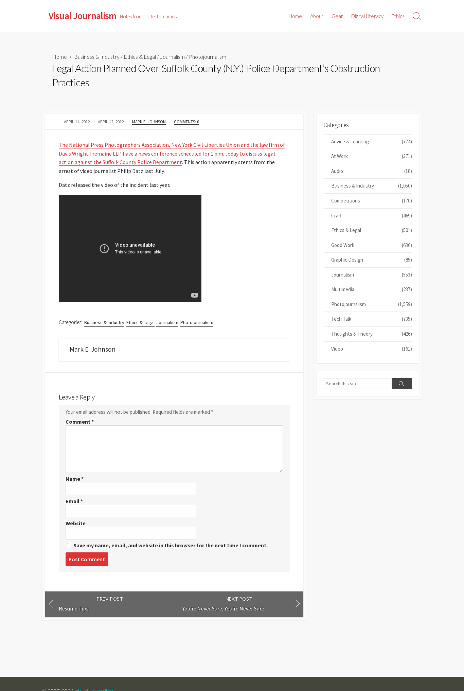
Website (76, 523)
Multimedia (371, 289)
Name (75, 478)
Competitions (371, 200)
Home (295, 16)
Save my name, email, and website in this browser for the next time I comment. (170, 545)
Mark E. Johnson (149, 121)
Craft (371, 215)
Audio (371, 171)
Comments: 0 (186, 121)
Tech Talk (371, 319)
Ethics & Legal (140, 56)
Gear (337, 16)
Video (371, 349)
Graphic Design (371, 259)
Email (74, 501)
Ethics (398, 16)
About (316, 16)
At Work (371, 156)
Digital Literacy (367, 16)
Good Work (371, 245)
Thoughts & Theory (371, 334)
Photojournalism (207, 56)
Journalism (172, 56)
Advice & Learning (371, 141)
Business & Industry (97, 56)
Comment (80, 421)
